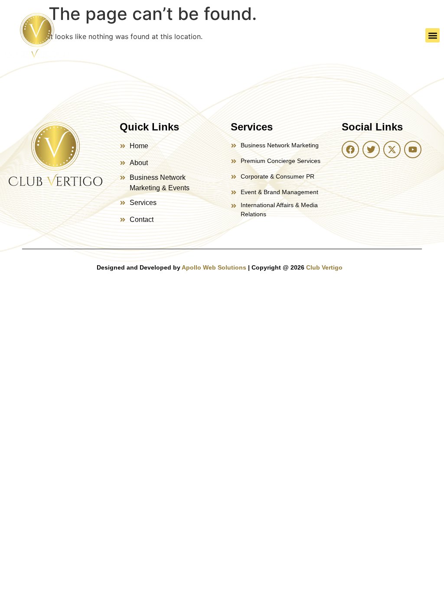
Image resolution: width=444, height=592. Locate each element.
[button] (432, 35)
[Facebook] (350, 149)
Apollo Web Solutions (214, 267)
